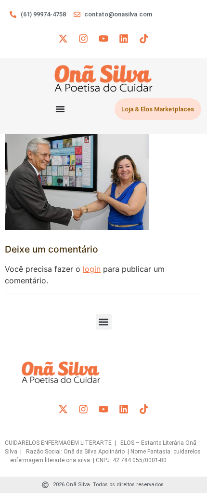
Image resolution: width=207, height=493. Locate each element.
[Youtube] (103, 38)
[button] (104, 322)
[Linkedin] (123, 38)
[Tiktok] (144, 38)
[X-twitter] (63, 38)
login (92, 269)
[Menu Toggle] (60, 109)
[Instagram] (83, 38)
